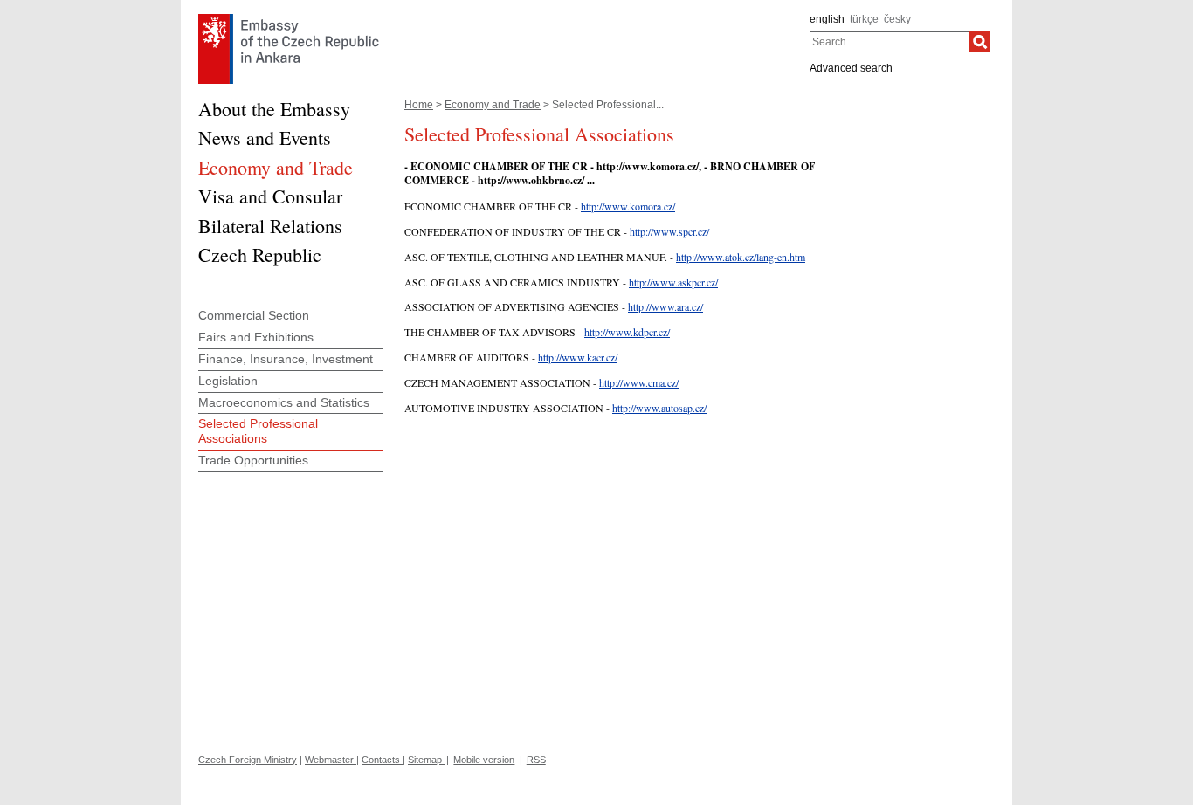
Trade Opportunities (253, 460)
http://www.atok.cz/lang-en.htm (740, 257)
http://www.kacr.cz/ (577, 357)
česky (897, 19)
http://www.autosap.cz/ (659, 408)
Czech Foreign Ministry (247, 759)
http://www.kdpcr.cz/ (627, 332)
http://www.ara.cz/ (665, 306)
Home (418, 105)
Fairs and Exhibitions (256, 337)
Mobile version (483, 759)
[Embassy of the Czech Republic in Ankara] (288, 18)
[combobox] (889, 41)
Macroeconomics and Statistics (283, 402)
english (827, 19)
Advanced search (851, 68)
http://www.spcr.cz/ (669, 231)
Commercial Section (253, 315)
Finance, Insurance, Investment (285, 359)
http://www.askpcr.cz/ (673, 282)
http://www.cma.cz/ (639, 382)
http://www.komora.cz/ (628, 206)
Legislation (228, 381)
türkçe (864, 19)
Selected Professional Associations (258, 430)
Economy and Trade (493, 105)
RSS (536, 759)
